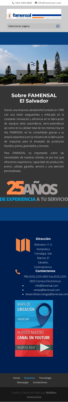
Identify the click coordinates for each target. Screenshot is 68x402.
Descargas (23, 382)
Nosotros (29, 377)
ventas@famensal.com (47, 290)
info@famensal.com (46, 285)
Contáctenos (40, 382)
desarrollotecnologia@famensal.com (46, 294)
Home (16, 377)
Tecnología (45, 377)
